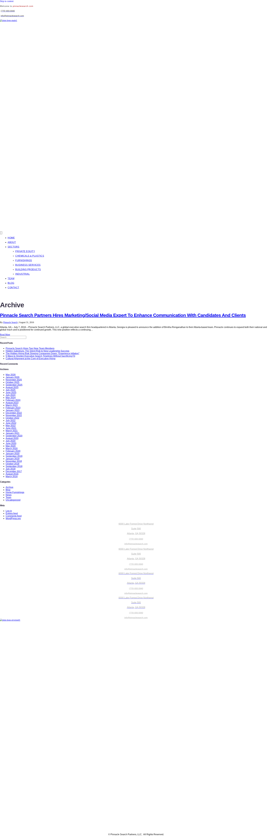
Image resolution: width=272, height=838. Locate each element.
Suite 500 (136, 528)
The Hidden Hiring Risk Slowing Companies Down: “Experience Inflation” (42, 353)
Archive (9, 487)
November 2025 (14, 380)
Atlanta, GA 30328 (136, 533)
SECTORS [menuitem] (13, 247)
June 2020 (11, 443)
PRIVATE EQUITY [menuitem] (25, 251)
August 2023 (12, 402)
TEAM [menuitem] (11, 278)
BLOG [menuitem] (11, 283)
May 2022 (11, 425)
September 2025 (14, 385)
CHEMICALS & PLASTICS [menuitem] (29, 256)
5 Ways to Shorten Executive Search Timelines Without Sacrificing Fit (40, 356)
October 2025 (12, 382)
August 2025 (12, 387)
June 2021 (11, 428)
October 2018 (12, 464)
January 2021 (12, 433)
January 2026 (12, 377)
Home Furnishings (15, 492)
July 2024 (10, 395)
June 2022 (11, 423)
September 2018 (14, 466)
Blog (8, 490)
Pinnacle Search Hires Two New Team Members (30, 348)
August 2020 (12, 438)
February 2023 (13, 408)
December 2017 (14, 471)
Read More (5, 334)
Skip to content (6, 1)
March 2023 (12, 405)
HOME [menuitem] (11, 238)
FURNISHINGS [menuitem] (23, 260)
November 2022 (14, 415)
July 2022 (10, 420)
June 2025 (11, 392)
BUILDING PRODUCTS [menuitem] (28, 269)
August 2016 (12, 474)
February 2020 (13, 451)
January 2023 (12, 410)
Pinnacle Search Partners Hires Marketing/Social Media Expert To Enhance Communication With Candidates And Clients (123, 315)
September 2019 (14, 456)
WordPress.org (13, 518)
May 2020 (11, 446)
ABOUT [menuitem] (12, 242)
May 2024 (11, 397)
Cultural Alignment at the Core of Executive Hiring (30, 358)
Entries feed (12, 513)
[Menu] (1, 232)
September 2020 (14, 436)
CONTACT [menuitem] (13, 287)
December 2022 (14, 413)
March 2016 (12, 476)
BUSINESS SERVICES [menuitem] (28, 265)
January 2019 (12, 458)
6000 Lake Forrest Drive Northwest (136, 524)
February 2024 (13, 400)
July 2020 (10, 441)
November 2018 (14, 461)
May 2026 (11, 374)
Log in (9, 511)
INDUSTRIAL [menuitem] (22, 274)
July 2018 (10, 469)
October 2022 (12, 418)
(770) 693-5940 (136, 539)
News (8, 495)
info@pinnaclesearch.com (136, 544)
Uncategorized (13, 500)
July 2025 (10, 390)
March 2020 (12, 448)
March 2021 (12, 430)
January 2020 (12, 453)
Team (8, 497)
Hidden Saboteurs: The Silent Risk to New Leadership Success (37, 351)
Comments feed (14, 516)
